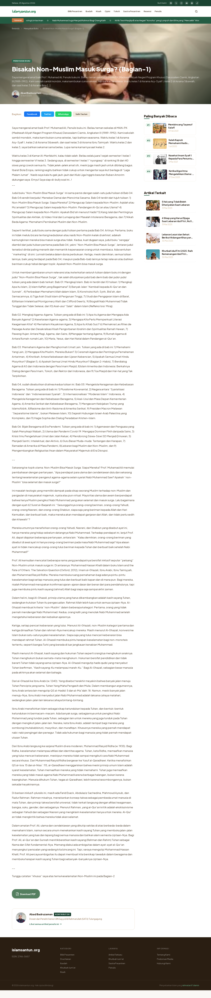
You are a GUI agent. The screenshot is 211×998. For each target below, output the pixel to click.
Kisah (98, 11)
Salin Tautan (81, 114)
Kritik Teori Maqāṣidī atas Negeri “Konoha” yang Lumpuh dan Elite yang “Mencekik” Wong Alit (96, 20)
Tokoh (117, 11)
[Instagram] (181, 3)
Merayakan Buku (31, 28)
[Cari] (196, 11)
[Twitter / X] (176, 3)
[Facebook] (171, 3)
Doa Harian (65, 959)
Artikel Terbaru (115, 954)
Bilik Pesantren (75, 11)
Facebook (32, 114)
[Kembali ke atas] (203, 993)
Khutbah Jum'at (67, 967)
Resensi (147, 11)
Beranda (15, 28)
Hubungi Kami (164, 963)
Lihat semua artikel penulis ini (44, 924)
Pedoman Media (165, 959)
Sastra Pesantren (131, 11)
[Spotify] (192, 3)
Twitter (47, 114)
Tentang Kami (163, 954)
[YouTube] (187, 3)
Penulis (158, 11)
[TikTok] (197, 3)
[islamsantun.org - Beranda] (24, 11)
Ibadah (89, 11)
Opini (107, 11)
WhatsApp (63, 114)
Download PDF (27, 894)
